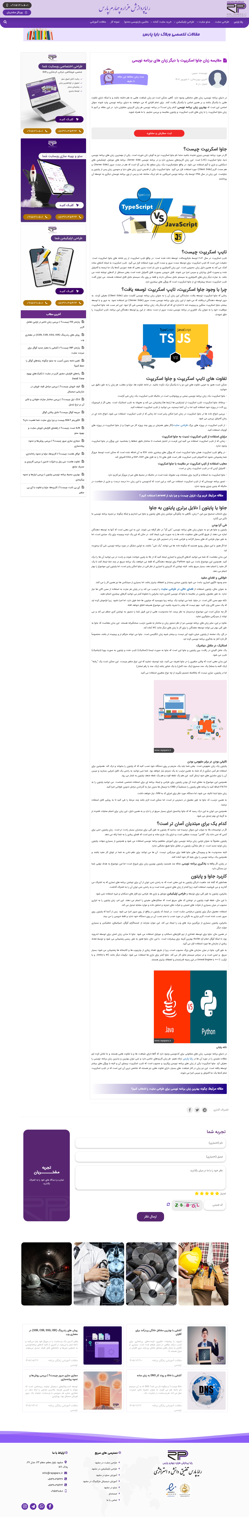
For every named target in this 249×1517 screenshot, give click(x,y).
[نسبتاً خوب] (201, 1193)
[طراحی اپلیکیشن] (53, 266)
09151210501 (57, 1491)
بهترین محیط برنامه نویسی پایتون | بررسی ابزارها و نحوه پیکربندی (53, 477)
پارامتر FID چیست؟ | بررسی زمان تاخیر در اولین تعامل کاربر (55, 324)
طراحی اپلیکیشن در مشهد (104, 1469)
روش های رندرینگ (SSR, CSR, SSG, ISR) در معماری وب (54, 337)
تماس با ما (112, 1500)
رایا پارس (238, 22)
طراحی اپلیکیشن (185, 22)
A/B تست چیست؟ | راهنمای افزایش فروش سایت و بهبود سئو (56, 430)
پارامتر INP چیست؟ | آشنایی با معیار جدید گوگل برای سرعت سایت (56, 350)
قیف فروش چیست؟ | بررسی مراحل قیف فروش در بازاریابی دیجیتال (57, 389)
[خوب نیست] (196, 1193)
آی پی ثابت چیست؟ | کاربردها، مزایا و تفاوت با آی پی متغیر (55, 490)
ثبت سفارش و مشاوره (159, 133)
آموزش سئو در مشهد (106, 1475)
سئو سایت (204, 22)
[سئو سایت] (53, 180)
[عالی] (217, 1193)
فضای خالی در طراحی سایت (177, 589)
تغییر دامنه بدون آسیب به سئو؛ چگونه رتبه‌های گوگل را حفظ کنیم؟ (55, 363)
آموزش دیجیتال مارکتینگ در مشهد (100, 1481)
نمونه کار (115, 22)
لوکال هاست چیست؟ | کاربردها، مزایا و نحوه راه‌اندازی (53, 454)
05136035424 (56, 1485)
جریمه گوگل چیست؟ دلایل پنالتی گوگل (61, 412)
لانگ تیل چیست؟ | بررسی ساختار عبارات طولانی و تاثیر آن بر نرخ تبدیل (54, 402)
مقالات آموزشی (98, 22)
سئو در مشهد (110, 1488)
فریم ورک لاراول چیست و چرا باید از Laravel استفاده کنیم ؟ (173, 495)
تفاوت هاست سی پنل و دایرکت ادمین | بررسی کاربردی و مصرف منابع (54, 464)
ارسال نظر (150, 1216)
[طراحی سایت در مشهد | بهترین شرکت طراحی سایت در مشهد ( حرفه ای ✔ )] (53, 94)
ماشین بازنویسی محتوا (136, 22)
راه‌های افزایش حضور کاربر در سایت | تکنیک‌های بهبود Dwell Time (55, 376)
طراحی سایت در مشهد (106, 1463)
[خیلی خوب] (212, 1193)
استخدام (113, 1494)
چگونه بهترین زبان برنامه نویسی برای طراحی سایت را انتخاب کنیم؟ (169, 1089)
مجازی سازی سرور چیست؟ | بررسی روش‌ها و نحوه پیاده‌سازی (56, 443)
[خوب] (207, 1193)
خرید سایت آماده (162, 22)
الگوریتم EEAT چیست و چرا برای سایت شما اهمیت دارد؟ (52, 420)
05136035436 (56, 1479)
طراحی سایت (222, 22)
